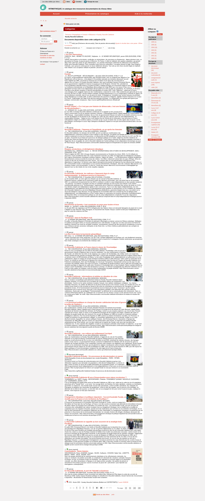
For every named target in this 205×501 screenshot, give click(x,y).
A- (41, 20)
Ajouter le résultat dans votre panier (126, 43)
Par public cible (154, 90)
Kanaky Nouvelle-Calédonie (105, 34)
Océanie (84, 34)
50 (130, 488)
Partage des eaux (92, 1)
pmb (113, 494)
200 (139, 488)
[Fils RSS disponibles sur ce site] (94, 494)
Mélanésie (92, 34)
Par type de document (152, 62)
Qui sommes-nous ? (48, 31)
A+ (46, 21)
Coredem (78, 1)
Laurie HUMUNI (123, 482)
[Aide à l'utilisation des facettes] (157, 31)
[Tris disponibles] (70, 43)
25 (126, 488)
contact (42, 64)
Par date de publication (152, 38)
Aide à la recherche (143, 14)
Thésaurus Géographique (73, 34)
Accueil (56, 14)
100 (134, 488)
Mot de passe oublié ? (46, 44)
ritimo (68, 1)
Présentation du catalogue (97, 14)
